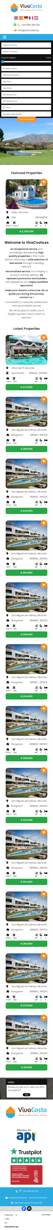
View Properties (26, 119)
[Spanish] (21, 18)
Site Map (46, 1214)
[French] (31, 18)
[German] (26, 18)
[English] (16, 18)
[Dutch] (36, 18)
